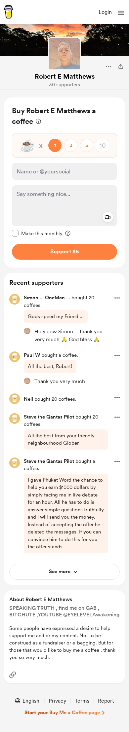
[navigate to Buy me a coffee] (8, 11)
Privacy (57, 701)
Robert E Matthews (65, 76)
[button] (121, 13)
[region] (64, 182)
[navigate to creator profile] (64, 53)
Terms (82, 701)
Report (106, 701)
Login (105, 12)
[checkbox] (37, 233)
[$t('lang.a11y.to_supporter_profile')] (27, 331)
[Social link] (12, 675)
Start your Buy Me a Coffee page (62, 712)
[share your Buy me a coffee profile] (121, 66)
